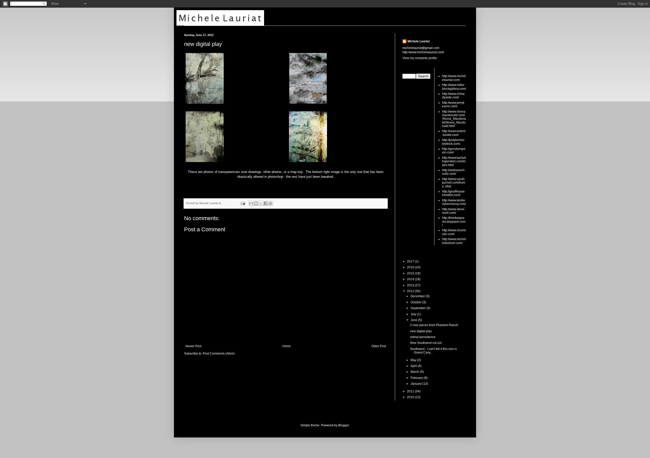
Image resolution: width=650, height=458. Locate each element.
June (414, 320)
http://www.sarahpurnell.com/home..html (453, 182)
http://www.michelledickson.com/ (454, 240)
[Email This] (251, 203)
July (414, 314)
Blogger (343, 425)
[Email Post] (242, 203)
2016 (411, 267)
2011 (411, 391)
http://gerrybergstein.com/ (453, 150)
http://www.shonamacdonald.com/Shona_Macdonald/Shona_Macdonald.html (454, 119)
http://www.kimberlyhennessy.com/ (454, 202)
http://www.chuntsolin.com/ (454, 232)
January (416, 383)
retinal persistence (422, 337)
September (419, 308)
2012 (411, 291)
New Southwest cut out (426, 343)
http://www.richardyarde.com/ (453, 95)
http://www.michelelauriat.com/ (454, 77)
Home (286, 346)
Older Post (378, 346)
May (414, 360)
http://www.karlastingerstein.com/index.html (454, 161)
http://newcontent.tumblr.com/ (453, 132)
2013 (411, 285)
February (417, 378)
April (414, 366)
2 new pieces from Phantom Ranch (434, 325)
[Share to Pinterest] (270, 203)
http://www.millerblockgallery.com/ (454, 86)
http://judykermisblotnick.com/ (453, 141)
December (418, 296)
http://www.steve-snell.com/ (453, 211)
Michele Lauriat (419, 41)
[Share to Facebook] (265, 203)
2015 (411, 273)
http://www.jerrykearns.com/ (453, 104)
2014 (411, 279)
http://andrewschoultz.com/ (453, 171)
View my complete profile (419, 58)
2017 (411, 261)
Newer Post (193, 346)
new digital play (203, 44)
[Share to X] (260, 203)
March (415, 372)
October (416, 302)
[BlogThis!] (255, 203)
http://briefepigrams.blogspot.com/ (453, 221)
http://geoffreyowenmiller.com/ (453, 193)
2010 (411, 397)
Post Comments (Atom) (219, 353)
